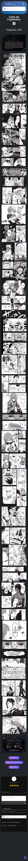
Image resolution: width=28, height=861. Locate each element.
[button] (23, 4)
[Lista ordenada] (10, 802)
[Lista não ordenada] (12, 802)
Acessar (24, 792)
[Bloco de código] (16, 802)
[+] (21, 802)
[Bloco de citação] (14, 802)
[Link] (18, 802)
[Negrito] (3, 802)
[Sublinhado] (7, 802)
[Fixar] (8, 802)
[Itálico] (5, 802)
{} (19, 802)
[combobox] (14, 9)
